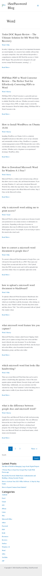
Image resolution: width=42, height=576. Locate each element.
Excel (3, 498)
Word (3, 45)
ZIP (3, 561)
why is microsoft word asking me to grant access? (20, 209)
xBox (3, 554)
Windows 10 (6, 547)
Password (5, 526)
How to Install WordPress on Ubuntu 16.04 (21, 126)
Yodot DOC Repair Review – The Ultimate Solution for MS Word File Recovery (20, 37)
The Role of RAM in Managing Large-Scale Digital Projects (20, 466)
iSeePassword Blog (17, 5)
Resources (5, 536)
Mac (3, 515)
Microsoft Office (7, 519)
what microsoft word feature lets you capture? (21, 326)
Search (4, 455)
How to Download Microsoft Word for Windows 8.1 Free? (20, 168)
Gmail (4, 502)
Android (4, 495)
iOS (3, 505)
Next (34, 448)
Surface (4, 543)
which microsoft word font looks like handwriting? (21, 367)
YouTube (5, 557)
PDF (3, 529)
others (4, 522)
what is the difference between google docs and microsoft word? (19, 407)
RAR (3, 533)
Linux (4, 512)
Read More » (6, 67)
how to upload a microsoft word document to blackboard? (18, 286)
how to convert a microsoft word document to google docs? (18, 249)
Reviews (4, 540)
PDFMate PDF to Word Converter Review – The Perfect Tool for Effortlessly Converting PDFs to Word (19, 82)
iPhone (4, 509)
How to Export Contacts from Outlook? (14, 487)
